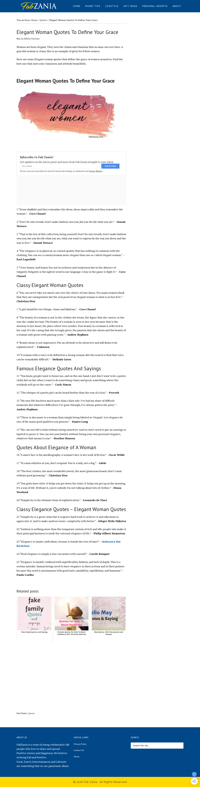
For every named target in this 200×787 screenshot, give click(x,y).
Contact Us (79, 750)
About (76, 756)
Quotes (31, 713)
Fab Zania (38, 5)
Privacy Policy (80, 744)
